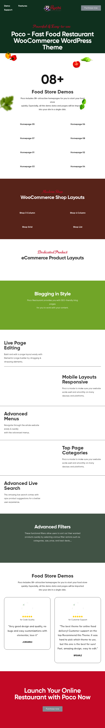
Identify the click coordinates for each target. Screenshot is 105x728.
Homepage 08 (78, 138)
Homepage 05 (27, 124)
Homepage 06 (78, 124)
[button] (91, 8)
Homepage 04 (78, 167)
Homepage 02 (78, 152)
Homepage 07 (27, 138)
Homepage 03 (27, 167)
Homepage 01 (27, 152)
